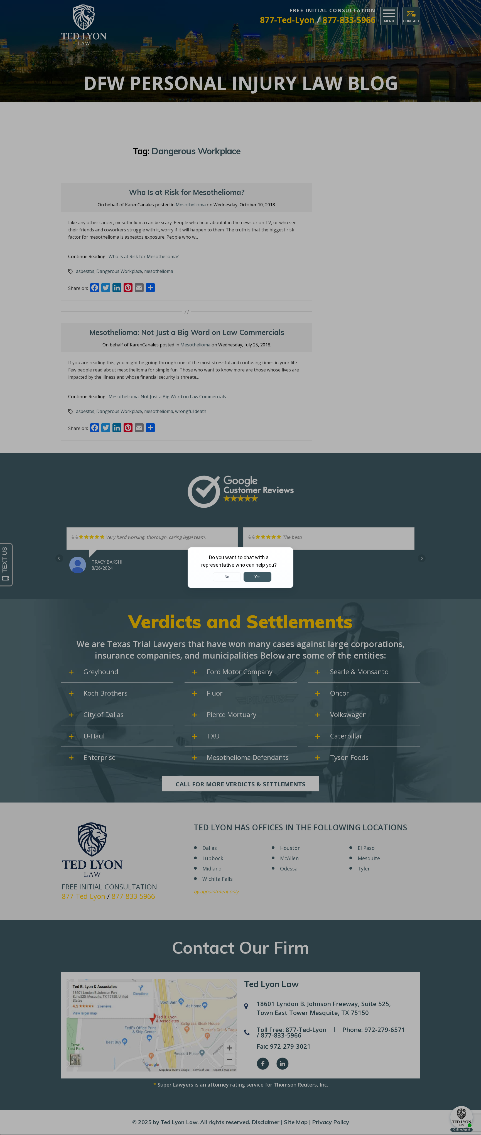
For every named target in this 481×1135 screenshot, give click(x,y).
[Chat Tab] (240, 567)
